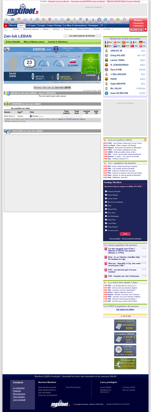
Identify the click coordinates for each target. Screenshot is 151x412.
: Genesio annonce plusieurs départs (120, 288)
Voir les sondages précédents (131, 238)
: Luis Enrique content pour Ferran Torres (122, 143)
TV (102, 25)
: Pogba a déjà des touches (118, 292)
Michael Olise (112, 209)
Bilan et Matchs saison (34, 42)
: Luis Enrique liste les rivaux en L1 (119, 286)
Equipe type (68, 29)
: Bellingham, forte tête (115, 177)
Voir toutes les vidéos (125, 309)
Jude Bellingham (113, 216)
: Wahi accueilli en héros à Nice (119, 152)
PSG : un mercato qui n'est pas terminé (122, 271)
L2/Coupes (31, 25)
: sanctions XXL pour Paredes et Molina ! (122, 297)
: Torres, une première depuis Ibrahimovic (122, 154)
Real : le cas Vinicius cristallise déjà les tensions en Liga (124, 258)
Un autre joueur (112, 230)
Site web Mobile (44, 393)
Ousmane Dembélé (113, 191)
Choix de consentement (47, 395)
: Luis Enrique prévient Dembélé (118, 168)
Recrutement (19, 394)
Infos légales (19, 397)
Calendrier (56, 29)
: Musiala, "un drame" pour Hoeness (121, 294)
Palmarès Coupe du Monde (58, 1)
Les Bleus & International (74, 25)
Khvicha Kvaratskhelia (115, 202)
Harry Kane (111, 213)
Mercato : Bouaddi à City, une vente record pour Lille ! (124, 264)
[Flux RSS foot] (145, 140)
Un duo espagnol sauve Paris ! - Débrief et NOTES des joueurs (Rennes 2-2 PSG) (122, 251)
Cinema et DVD (129, 387)
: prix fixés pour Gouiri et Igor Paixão (120, 301)
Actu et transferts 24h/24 (120, 140)
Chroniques (93, 25)
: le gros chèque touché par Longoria (120, 166)
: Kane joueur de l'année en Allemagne (122, 147)
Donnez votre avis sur (52, 87)
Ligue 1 (21, 25)
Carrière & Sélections (58, 42)
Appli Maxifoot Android (47, 387)
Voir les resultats (114, 238)
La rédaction (19, 388)
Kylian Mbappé (112, 195)
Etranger (41, 25)
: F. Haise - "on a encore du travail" (121, 156)
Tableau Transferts (83, 29)
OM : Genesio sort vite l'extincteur (123, 276)
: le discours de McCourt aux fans (119, 171)
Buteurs (45, 29)
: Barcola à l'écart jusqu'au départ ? (120, 299)
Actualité (16, 29)
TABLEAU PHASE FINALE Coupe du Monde (123, 1)
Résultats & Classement (31, 29)
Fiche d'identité (13, 42)
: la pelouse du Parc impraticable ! (119, 290)
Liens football (19, 400)
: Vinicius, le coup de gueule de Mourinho (122, 175)
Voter (125, 234)
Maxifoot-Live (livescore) (105, 391)
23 (29, 63)
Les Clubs (107, 29)
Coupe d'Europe (54, 25)
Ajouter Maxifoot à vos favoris (118, 404)
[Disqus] (52, 173)
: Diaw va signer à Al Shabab (119, 145)
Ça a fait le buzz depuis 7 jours (123, 282)
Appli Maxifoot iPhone (47, 390)
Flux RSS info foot (73, 387)
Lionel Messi (111, 223)
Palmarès (96, 29)
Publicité (17, 391)
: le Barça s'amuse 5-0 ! (116, 159)
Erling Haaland (112, 227)
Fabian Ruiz (111, 220)
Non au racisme (129, 390)
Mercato (13, 25)
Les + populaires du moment (122, 163)
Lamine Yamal (112, 198)
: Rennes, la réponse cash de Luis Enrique (122, 173)
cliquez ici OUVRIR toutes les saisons (71, 119)
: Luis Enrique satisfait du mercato (119, 150)
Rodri (109, 205)
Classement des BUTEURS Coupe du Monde (87, 1)
